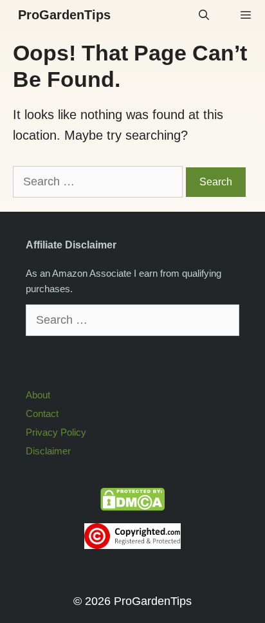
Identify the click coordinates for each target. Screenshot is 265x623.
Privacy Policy (56, 432)
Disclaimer (48, 450)
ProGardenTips (64, 15)
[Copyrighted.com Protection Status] (132, 545)
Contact (42, 413)
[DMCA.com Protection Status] (132, 507)
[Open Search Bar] (204, 15)
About (38, 394)
